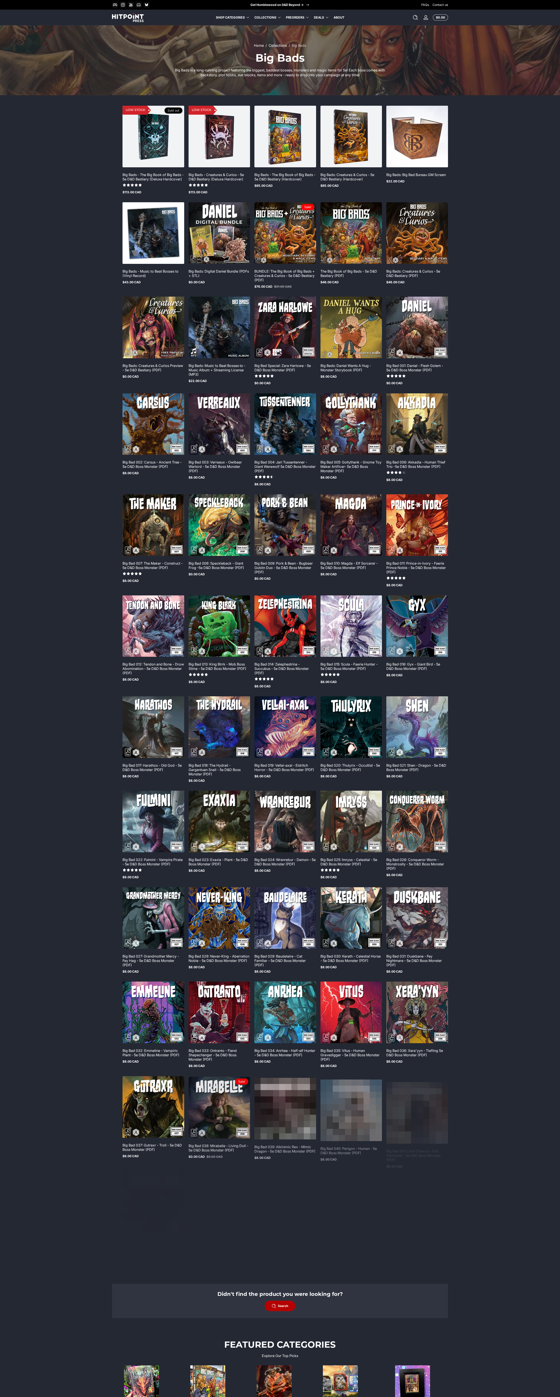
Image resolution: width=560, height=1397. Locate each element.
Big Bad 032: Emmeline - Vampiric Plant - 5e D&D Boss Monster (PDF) (150, 1052)
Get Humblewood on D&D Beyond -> (277, 5)
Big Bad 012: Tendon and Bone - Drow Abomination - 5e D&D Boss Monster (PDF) (153, 668)
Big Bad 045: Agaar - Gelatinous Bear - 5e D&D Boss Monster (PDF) (350, 1241)
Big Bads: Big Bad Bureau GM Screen (416, 175)
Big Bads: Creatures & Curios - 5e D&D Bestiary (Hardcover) (347, 177)
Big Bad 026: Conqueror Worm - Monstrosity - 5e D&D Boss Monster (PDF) (415, 864)
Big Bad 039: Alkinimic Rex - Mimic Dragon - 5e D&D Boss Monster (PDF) (284, 1147)
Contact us (440, 5)
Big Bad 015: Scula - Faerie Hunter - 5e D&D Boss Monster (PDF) (349, 666)
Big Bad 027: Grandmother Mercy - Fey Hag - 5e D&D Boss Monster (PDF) (150, 960)
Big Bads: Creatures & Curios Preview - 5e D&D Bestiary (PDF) (152, 367)
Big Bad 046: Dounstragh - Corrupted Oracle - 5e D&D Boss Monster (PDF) (416, 1241)
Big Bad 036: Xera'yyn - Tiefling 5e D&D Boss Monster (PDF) (414, 1052)
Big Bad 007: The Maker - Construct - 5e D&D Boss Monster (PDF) (152, 565)
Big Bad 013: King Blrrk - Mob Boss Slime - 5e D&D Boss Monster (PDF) (217, 666)
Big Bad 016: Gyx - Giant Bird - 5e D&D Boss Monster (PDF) (413, 666)
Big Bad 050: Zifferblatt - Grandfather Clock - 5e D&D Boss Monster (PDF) (350, 1331)
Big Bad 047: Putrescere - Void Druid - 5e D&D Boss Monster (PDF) (152, 1331)
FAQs (425, 5)
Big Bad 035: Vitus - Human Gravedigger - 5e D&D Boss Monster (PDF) (350, 1055)
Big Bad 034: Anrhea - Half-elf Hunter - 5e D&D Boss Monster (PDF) (284, 1052)
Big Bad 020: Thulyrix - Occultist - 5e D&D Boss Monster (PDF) (350, 767)
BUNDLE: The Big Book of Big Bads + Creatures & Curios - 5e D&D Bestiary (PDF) (284, 275)
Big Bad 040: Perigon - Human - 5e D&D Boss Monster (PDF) (348, 1147)
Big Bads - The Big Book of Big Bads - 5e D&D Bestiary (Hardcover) (284, 177)
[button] (415, 17)
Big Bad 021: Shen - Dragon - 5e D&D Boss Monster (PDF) (416, 767)
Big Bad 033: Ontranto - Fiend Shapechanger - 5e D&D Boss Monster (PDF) (213, 1055)
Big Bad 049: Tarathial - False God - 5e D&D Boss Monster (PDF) (283, 1331)
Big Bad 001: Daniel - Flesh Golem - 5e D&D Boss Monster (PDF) (414, 367)
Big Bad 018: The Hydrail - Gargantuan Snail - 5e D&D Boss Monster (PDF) (215, 769)
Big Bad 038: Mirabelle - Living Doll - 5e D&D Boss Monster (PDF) (218, 1147)
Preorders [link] (295, 17)
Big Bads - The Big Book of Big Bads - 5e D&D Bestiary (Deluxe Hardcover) (153, 177)
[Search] (415, 17)
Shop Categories (230, 17)
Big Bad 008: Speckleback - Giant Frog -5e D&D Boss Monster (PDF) (216, 565)
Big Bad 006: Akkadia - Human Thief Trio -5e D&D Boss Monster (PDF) (415, 464)
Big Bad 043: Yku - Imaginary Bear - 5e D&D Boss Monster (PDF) (218, 1241)
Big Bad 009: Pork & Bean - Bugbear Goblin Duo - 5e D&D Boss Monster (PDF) (283, 567)
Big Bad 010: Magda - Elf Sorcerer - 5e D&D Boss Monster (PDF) (349, 565)
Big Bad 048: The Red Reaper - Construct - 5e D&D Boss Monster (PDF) (216, 1333)
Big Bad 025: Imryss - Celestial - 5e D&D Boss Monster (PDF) (348, 862)
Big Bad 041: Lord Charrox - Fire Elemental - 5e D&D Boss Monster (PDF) (413, 1149)
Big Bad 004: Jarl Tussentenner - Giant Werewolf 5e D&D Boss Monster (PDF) (285, 466)
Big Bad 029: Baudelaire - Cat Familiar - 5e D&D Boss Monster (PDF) (280, 960)
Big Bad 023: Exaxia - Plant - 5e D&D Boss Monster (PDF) (218, 862)
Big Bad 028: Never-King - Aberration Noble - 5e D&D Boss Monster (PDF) (219, 958)
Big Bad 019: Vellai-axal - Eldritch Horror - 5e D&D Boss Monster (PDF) (284, 767)
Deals (319, 17)
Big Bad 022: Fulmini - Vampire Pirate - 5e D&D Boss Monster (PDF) (152, 862)
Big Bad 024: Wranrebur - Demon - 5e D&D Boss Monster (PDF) (285, 862)
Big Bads (299, 45)
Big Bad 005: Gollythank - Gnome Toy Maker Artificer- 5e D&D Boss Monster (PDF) (351, 466)
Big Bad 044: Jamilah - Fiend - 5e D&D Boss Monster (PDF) (281, 1241)
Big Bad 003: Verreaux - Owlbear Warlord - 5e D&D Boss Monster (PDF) (215, 466)
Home (259, 45)
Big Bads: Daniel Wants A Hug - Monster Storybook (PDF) (345, 367)
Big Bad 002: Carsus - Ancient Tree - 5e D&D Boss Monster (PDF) (152, 464)
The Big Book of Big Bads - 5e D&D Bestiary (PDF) (348, 273)
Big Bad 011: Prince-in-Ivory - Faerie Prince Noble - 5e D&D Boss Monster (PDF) (416, 567)
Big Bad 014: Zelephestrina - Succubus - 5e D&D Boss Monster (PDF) (281, 668)
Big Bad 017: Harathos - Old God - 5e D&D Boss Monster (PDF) (152, 767)
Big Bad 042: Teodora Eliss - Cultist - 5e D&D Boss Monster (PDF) (152, 1241)
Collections (265, 17)
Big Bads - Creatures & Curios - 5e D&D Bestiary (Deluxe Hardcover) (216, 177)
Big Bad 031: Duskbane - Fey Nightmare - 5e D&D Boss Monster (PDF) (414, 960)
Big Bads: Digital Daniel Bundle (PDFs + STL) (219, 273)
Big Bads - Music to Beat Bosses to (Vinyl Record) (150, 273)
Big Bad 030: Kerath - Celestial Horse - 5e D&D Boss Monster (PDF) (350, 958)
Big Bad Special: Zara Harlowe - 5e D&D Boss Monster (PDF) (282, 367)
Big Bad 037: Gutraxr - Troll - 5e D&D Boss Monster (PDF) (152, 1147)
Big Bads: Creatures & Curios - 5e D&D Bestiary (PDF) (413, 273)
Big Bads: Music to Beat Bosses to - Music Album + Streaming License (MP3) (217, 370)
